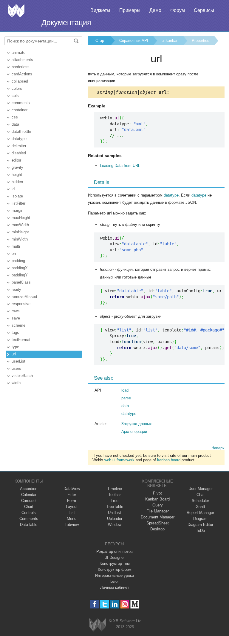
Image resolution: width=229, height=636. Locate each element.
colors (17, 88)
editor (16, 160)
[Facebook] (94, 604)
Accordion (28, 488)
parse (126, 398)
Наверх (218, 448)
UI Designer (114, 557)
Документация (66, 22)
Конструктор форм (114, 569)
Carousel (28, 500)
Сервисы (204, 10)
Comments (28, 518)
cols (15, 95)
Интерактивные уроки (114, 575)
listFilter (18, 203)
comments (21, 103)
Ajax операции (134, 431)
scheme (18, 325)
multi (16, 246)
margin (17, 210)
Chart (28, 506)
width (16, 383)
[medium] (135, 604)
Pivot (157, 493)
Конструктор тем (115, 563)
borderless (21, 67)
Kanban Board (157, 499)
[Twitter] (104, 604)
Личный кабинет (114, 587)
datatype (19, 138)
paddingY (20, 275)
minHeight (20, 232)
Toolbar (114, 494)
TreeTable (114, 506)
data (15, 124)
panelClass (21, 282)
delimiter (19, 146)
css (15, 117)
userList (18, 361)
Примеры (129, 10)
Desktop (157, 529)
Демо (155, 10)
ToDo (200, 530)
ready (16, 289)
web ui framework (119, 460)
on (14, 253)
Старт (100, 40)
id (13, 189)
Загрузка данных (136, 424)
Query (157, 505)
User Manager (200, 488)
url (14, 354)
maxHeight (21, 217)
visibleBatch (22, 375)
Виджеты (100, 10)
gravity (17, 167)
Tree (114, 500)
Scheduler (200, 500)
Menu (71, 518)
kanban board (168, 460)
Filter (71, 494)
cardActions (22, 74)
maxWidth (20, 225)
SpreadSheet (157, 523)
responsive (21, 304)
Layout (72, 506)
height (17, 174)
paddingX (20, 268)
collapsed (20, 81)
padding (18, 260)
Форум (177, 10)
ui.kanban (170, 40)
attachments (22, 59)
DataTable (28, 524)
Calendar (28, 494)
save (16, 318)
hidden (17, 181)
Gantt (200, 506)
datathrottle (21, 131)
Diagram (200, 518)
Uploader (114, 518)
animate (18, 52)
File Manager (157, 511)
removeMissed (24, 296)
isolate (17, 196)
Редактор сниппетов (114, 551)
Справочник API (133, 40)
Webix (97, 625)
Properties (200, 40)
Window (114, 524)
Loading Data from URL (120, 165)
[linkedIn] (114, 604)
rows (16, 311)
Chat (200, 494)
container (19, 110)
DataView (72, 488)
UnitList (114, 512)
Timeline (114, 488)
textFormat (21, 339)
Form (71, 500)
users (16, 368)
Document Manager (157, 517)
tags (15, 332)
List (72, 512)
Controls (28, 512)
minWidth (20, 239)
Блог (114, 581)
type (15, 347)
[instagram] (124, 604)
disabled (19, 153)
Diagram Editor (200, 524)
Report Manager (200, 512)
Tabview (72, 524)
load (125, 390)
